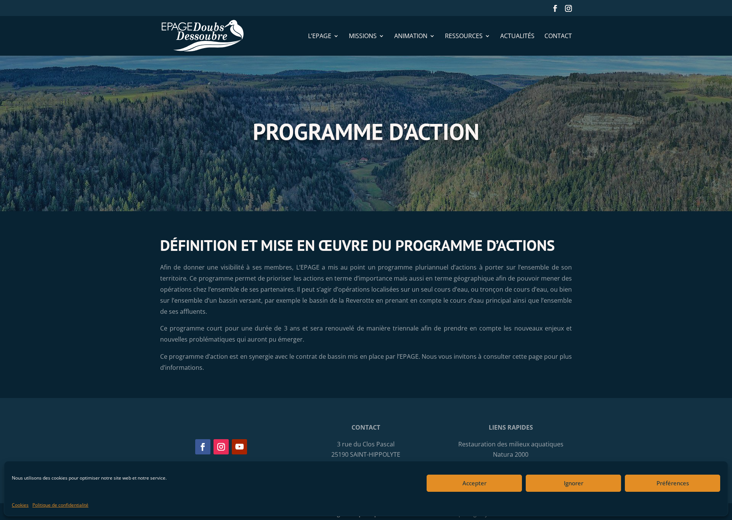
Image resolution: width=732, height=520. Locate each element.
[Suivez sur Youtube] (239, 446)
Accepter (474, 483)
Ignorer (573, 483)
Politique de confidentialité (60, 505)
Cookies (20, 505)
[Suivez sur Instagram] (221, 446)
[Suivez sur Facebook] (202, 446)
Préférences (673, 483)
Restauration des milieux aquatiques (510, 444)
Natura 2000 (510, 454)
